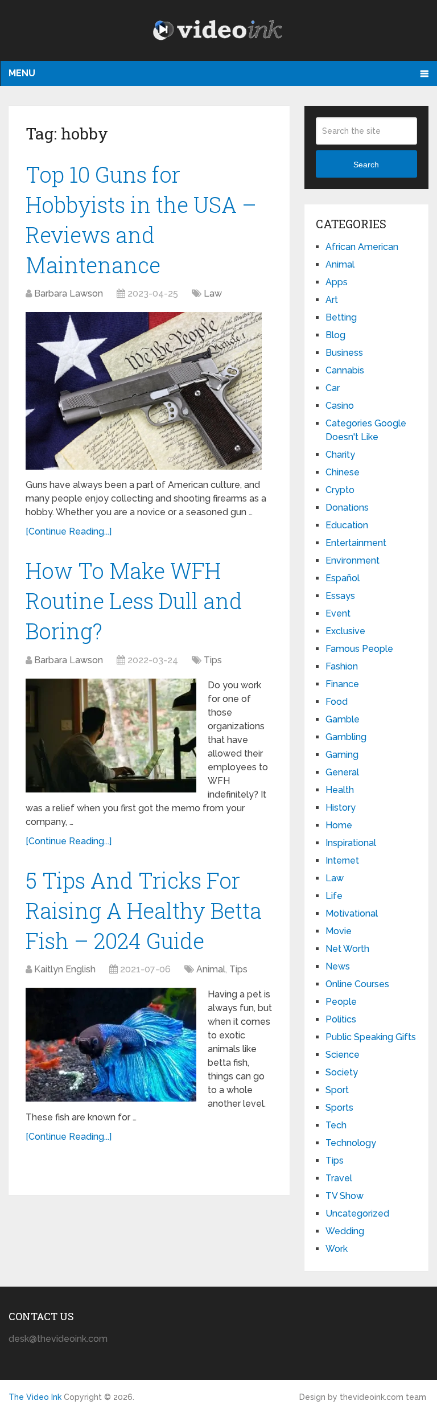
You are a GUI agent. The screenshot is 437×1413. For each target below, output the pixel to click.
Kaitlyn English (65, 969)
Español (342, 578)
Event (338, 613)
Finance (342, 684)
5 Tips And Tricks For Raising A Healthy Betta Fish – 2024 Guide (144, 910)
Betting (341, 317)
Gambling (345, 737)
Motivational (351, 913)
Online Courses (357, 984)
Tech (336, 1125)
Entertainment (355, 542)
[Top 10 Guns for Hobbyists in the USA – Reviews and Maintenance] (144, 391)
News (337, 966)
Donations (347, 507)
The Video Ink (35, 1397)
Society (341, 1072)
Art (331, 299)
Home (338, 825)
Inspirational (350, 842)
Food (336, 701)
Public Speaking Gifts (370, 1037)
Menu (22, 73)
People (341, 1001)
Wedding (344, 1231)
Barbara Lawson (68, 293)
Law (213, 293)
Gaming (341, 754)
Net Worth (347, 948)
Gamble (342, 719)
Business (344, 352)
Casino (339, 405)
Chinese (342, 472)
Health (339, 789)
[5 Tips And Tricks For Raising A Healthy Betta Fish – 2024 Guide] (111, 1045)
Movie (338, 931)
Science (342, 1054)
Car (332, 388)
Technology (350, 1142)
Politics (340, 1019)
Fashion (341, 666)
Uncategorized (357, 1213)
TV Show (344, 1195)
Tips (213, 660)
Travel (338, 1178)
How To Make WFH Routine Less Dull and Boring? (134, 600)
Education (346, 525)
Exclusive (345, 631)
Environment (352, 560)
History (340, 807)
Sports (339, 1107)
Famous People (359, 648)
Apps (336, 282)
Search (366, 164)
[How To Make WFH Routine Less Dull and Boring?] (111, 735)
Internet (342, 860)
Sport (337, 1090)
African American (361, 246)
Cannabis (344, 370)
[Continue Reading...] (69, 531)
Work (336, 1248)
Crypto (339, 489)
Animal (210, 969)
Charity (340, 454)
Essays (340, 595)
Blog (335, 335)
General (342, 772)
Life (334, 895)
